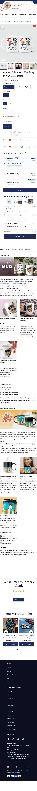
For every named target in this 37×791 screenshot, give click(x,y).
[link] (7, 5)
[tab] (17, 649)
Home (1, 21)
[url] (20, 754)
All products (8, 21)
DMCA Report (25, 767)
